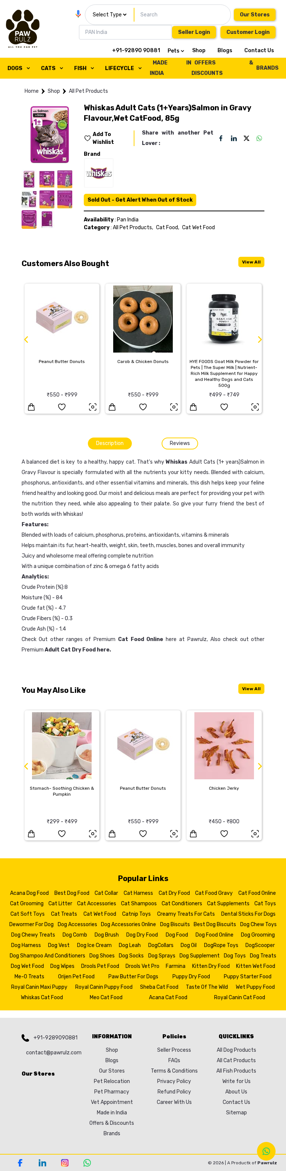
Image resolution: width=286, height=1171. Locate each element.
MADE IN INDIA (170, 68)
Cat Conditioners (182, 903)
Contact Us (259, 50)
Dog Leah (130, 945)
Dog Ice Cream (94, 945)
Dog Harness (26, 945)
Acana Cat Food (168, 997)
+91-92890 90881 (136, 50)
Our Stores (255, 15)
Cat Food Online (257, 893)
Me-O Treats (29, 976)
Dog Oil (189, 945)
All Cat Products (236, 1060)
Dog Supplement (199, 956)
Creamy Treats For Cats (186, 914)
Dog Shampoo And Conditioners (47, 956)
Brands (112, 1133)
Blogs (224, 50)
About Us (236, 1092)
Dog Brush (107, 935)
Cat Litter (60, 903)
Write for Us (236, 1081)
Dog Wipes (62, 966)
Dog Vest (59, 945)
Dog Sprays (161, 956)
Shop (199, 50)
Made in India (112, 1113)
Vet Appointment (112, 1102)
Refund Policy (174, 1092)
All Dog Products (236, 1050)
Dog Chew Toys (258, 924)
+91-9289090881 (55, 1038)
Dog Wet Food (27, 966)
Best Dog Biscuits (215, 924)
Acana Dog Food (29, 893)
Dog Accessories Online (128, 924)
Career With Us (174, 1102)
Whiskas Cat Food (42, 997)
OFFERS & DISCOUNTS (222, 68)
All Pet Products (88, 91)
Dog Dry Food (142, 935)
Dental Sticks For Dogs (248, 914)
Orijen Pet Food (76, 976)
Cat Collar (106, 893)
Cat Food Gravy (214, 893)
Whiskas (176, 462)
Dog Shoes (102, 956)
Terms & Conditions (174, 1071)
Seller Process (174, 1050)
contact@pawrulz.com (52, 1053)
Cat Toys (265, 903)
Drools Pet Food (100, 966)
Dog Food (177, 935)
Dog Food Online (214, 935)
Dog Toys (235, 956)
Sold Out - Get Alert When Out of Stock (140, 200)
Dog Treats (263, 956)
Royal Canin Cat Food (239, 997)
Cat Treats (64, 914)
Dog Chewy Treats (33, 935)
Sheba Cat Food (159, 987)
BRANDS (267, 68)
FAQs (174, 1060)
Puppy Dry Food (191, 976)
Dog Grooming (258, 935)
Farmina (175, 966)
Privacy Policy (174, 1081)
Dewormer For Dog (31, 924)
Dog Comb (75, 935)
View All (251, 262)
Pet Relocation (112, 1081)
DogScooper (260, 945)
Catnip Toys (136, 914)
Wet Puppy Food (255, 987)
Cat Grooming (27, 903)
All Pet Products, (133, 227)
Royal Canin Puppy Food (104, 987)
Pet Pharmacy (111, 1092)
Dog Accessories (77, 924)
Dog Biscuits (175, 924)
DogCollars (161, 945)
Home (32, 91)
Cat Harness (138, 893)
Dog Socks (131, 956)
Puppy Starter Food (247, 976)
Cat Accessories (96, 903)
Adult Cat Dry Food (70, 650)
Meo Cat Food (106, 997)
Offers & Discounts (111, 1123)
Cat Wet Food (198, 227)
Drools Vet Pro (142, 966)
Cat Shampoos (139, 903)
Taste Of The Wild (207, 987)
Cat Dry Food (174, 893)
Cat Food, (167, 227)
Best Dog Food (71, 893)
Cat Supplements (228, 903)
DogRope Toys (221, 945)
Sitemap (236, 1113)
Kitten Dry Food (211, 966)
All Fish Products (236, 1071)
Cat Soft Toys (27, 914)
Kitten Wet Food (255, 966)
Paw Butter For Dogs (133, 976)
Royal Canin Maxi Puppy (39, 987)
